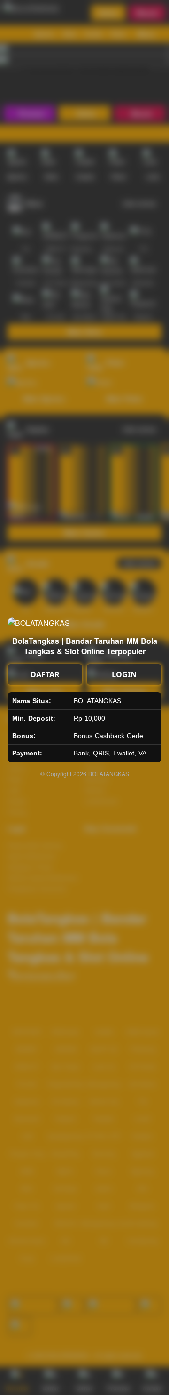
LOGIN (124, 674)
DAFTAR (45, 674)
